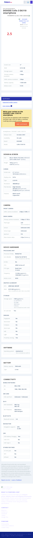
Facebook (4, 513)
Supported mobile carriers (10, 102)
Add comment (22, 124)
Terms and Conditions (7, 526)
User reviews (7, 106)
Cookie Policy (5, 527)
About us (3, 510)
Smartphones (7, 131)
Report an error (5, 480)
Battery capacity (8, 82)
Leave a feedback (17, 480)
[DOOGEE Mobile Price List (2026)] (24, 21)
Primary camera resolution (8, 75)
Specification (6, 98)
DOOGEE (25, 24)
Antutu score (7, 86)
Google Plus (4, 517)
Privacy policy (5, 524)
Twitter (3, 515)
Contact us (4, 512)
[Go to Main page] (16, 487)
